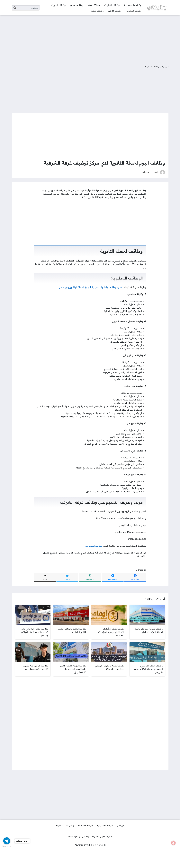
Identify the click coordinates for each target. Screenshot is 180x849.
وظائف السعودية (152, 66)
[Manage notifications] (173, 843)
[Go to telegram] (6, 840)
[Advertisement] (90, 38)
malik (156, 172)
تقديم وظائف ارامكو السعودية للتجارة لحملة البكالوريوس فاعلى (90, 287)
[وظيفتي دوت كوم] (157, 8)
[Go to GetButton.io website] (6, 846)
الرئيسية (165, 66)
